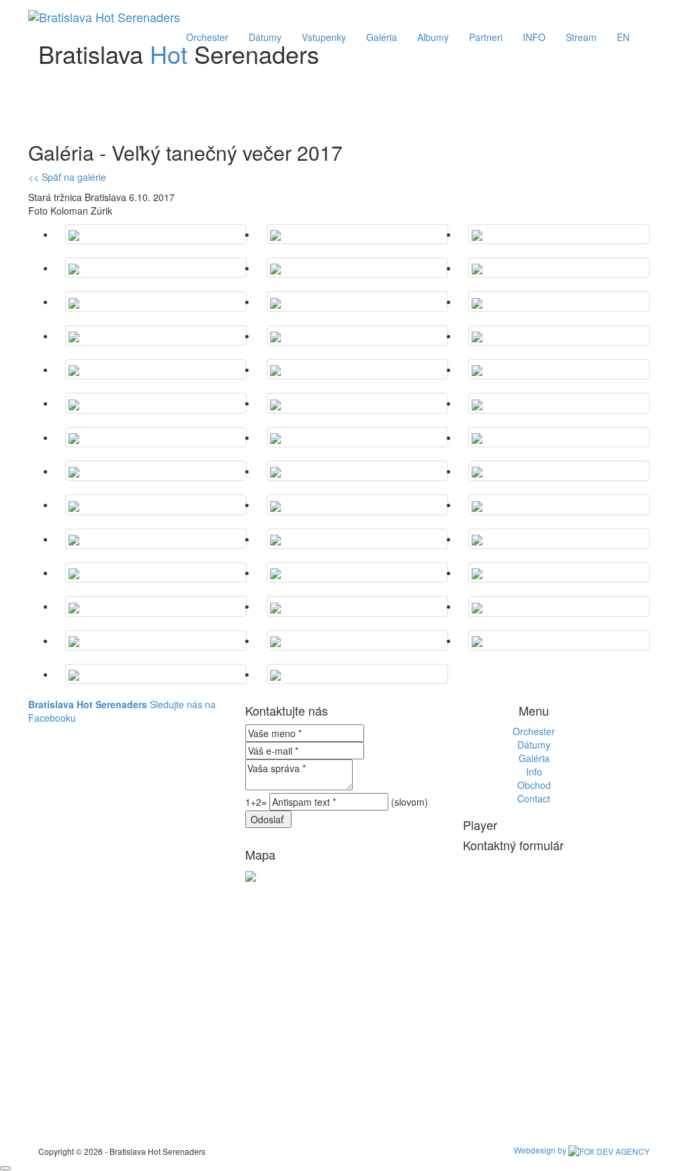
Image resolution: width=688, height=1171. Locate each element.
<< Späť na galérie (67, 177)
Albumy (433, 37)
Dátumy (265, 37)
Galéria (381, 37)
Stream (581, 37)
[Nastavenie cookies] (5, 1168)
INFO (534, 37)
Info (534, 771)
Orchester (207, 37)
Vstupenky (324, 37)
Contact (533, 798)
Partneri (486, 37)
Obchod (534, 785)
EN (623, 37)
